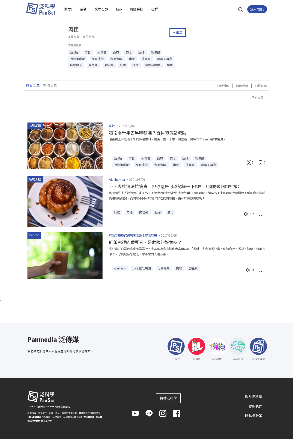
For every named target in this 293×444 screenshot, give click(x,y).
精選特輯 (136, 9)
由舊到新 (242, 86)
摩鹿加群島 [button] (164, 59)
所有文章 (33, 85)
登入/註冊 (257, 9)
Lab (119, 9)
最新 (83, 9)
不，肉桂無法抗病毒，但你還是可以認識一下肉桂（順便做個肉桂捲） (175, 186)
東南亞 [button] (93, 65)
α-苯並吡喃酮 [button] (142, 268)
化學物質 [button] (163, 268)
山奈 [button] (132, 59)
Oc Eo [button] (74, 52)
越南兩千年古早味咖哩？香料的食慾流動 (147, 132)
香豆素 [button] (193, 268)
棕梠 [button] (123, 65)
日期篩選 (261, 86)
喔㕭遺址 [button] (98, 59)
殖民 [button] (170, 65)
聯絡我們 (255, 406)
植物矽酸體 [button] (153, 65)
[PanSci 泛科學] (40, 9)
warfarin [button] (120, 268)
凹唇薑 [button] (102, 52)
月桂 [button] (117, 212)
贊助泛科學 (168, 398)
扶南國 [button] (146, 59)
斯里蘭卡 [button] (76, 65)
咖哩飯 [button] (155, 52)
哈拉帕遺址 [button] (78, 59)
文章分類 (101, 9)
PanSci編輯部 (34, 416)
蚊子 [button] (158, 212)
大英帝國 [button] (116, 59)
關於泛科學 (253, 396)
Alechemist (117, 179)
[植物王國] (65, 201)
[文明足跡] (65, 145)
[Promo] (65, 254)
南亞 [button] (116, 52)
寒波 (112, 126)
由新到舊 (223, 86)
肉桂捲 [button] (144, 212)
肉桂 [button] (130, 212)
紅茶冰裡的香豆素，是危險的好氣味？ (145, 242)
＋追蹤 (177, 32)
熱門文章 (50, 85)
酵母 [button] (171, 212)
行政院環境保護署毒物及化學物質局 (133, 235)
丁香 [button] (88, 52)
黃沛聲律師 (88, 416)
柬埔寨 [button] (109, 65)
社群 (154, 9)
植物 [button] (136, 65)
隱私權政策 (253, 415)
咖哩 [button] (141, 52)
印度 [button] (129, 52)
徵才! (68, 9)
